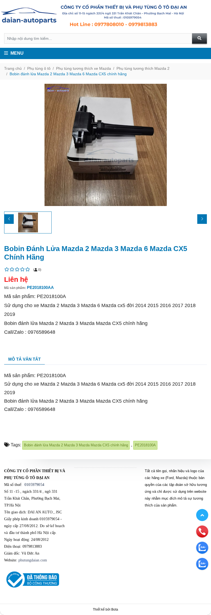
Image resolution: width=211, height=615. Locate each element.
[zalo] (202, 547)
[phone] (202, 531)
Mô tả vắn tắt (24, 359)
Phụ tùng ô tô (39, 68)
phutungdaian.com (32, 560)
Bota (114, 609)
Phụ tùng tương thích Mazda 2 (143, 68)
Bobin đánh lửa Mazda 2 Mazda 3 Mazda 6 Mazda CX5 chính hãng (68, 74)
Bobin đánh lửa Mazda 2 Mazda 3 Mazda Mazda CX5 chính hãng (76, 445)
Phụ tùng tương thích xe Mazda (83, 68)
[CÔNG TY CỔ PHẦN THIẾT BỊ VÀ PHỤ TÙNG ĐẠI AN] (105, 16)
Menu (16, 53)
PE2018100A (145, 445)
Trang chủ (13, 68)
